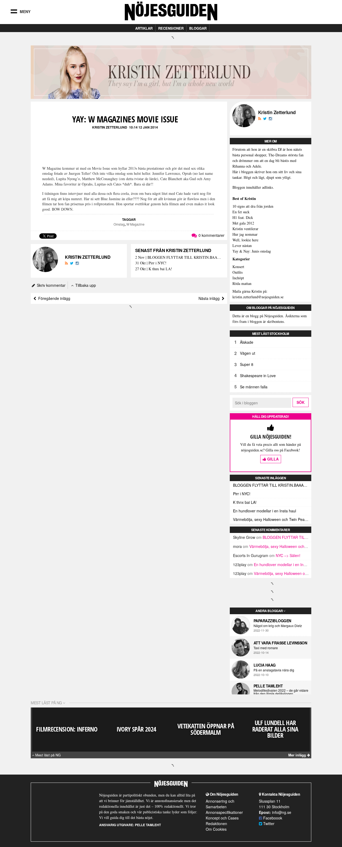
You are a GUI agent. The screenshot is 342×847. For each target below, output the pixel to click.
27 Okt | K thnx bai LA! (153, 269)
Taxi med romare (266, 647)
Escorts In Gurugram (250, 555)
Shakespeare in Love (258, 375)
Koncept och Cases (222, 818)
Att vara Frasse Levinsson (280, 643)
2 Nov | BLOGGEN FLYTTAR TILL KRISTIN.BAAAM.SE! (179, 257)
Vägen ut (247, 353)
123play (239, 564)
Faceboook (272, 818)
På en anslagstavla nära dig (274, 670)
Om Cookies (216, 829)
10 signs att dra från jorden (252, 206)
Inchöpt (238, 277)
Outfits (237, 272)
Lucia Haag (265, 665)
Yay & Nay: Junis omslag (251, 251)
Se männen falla (253, 386)
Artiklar (144, 28)
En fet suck (241, 211)
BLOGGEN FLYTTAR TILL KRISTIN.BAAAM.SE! (272, 485)
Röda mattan (241, 283)
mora (237, 546)
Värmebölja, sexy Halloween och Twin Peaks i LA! (272, 519)
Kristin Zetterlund (109, 127)
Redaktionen (216, 823)
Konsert (238, 266)
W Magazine (135, 224)
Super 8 (246, 364)
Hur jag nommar (245, 234)
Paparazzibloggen (272, 620)
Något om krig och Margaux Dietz (278, 625)
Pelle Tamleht (268, 686)
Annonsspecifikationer (224, 812)
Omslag (119, 224)
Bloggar (198, 28)
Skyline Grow (244, 537)
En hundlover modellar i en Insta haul (264, 510)
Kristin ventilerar (245, 228)
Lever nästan (242, 245)
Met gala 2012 (243, 223)
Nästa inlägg (210, 298)
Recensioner (171, 28)
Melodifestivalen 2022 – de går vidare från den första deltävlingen (281, 692)
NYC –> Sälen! (288, 555)
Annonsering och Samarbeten (220, 803)
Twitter (268, 823)
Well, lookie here (245, 239)
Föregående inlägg (53, 298)
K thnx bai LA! (244, 502)
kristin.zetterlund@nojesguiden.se (257, 296)
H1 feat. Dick (242, 217)
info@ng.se (281, 812)
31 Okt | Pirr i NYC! (150, 263)
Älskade (246, 342)
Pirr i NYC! (241, 493)
